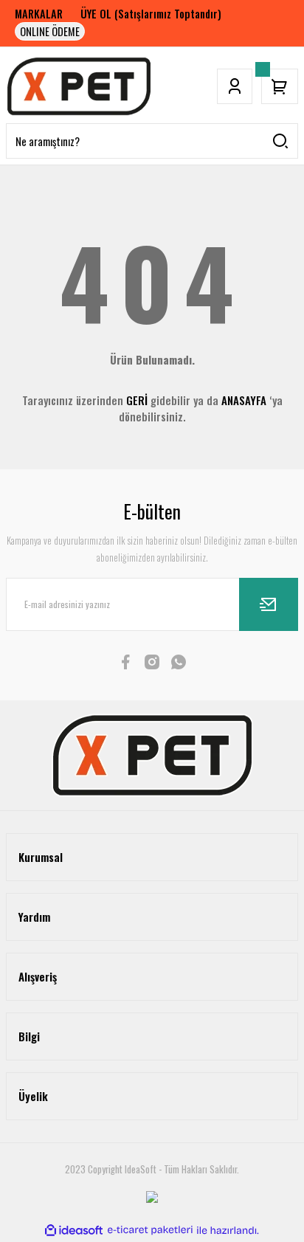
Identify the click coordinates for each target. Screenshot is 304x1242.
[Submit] (268, 604)
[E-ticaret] (150, 1230)
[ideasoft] (73, 1230)
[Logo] (79, 86)
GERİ (137, 400)
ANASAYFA (243, 400)
